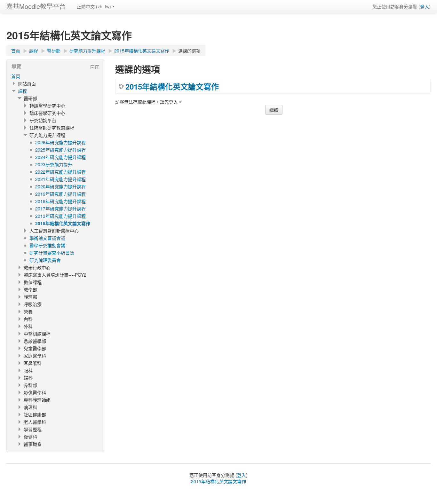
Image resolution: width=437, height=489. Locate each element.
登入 (424, 6)
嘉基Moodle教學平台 (36, 6)
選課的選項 (189, 50)
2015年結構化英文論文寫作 (172, 86)
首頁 (15, 76)
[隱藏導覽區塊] (92, 67)
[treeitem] (55, 76)
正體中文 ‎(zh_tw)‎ (94, 6)
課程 (22, 91)
